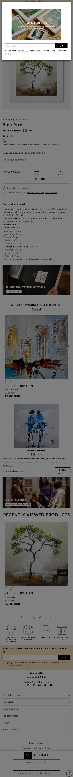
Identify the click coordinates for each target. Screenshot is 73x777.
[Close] (67, 4)
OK (61, 45)
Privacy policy (50, 50)
